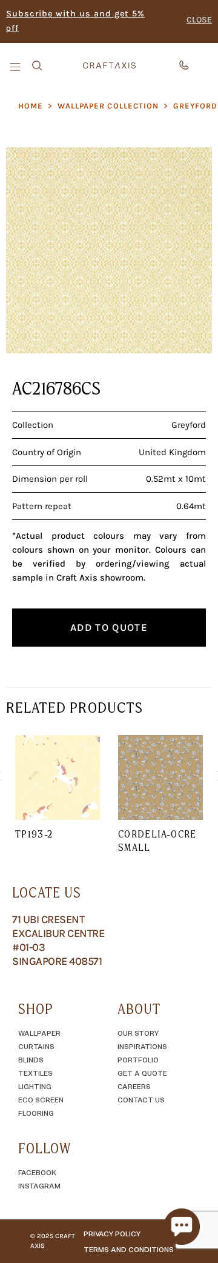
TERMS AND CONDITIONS (129, 1249)
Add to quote (109, 627)
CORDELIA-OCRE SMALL (157, 840)
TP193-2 (34, 834)
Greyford (195, 105)
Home (30, 105)
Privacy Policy (112, 1233)
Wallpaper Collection (108, 105)
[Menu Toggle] (16, 66)
